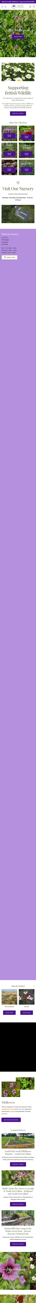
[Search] (6, 7)
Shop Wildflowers (11, 1120)
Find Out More (18, 113)
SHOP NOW (18, 36)
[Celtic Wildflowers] (18, 6)
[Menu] (2, 7)
